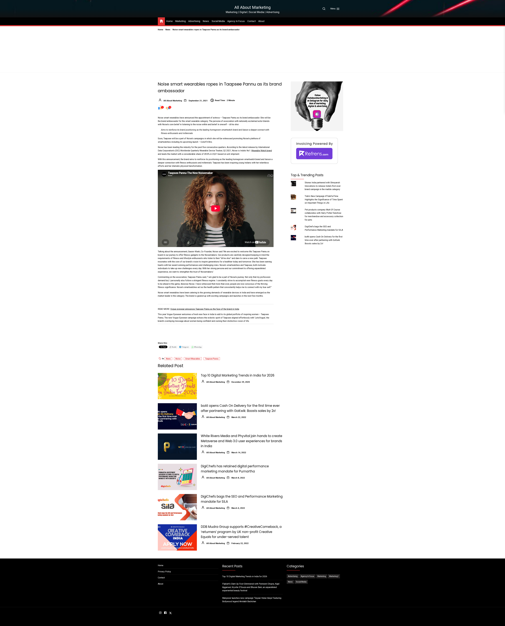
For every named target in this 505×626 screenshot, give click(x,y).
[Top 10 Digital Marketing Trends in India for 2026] (177, 386)
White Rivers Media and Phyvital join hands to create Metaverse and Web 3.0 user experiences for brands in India (241, 441)
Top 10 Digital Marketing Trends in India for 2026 (237, 375)
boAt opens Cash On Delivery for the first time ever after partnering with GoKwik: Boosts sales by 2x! (323, 240)
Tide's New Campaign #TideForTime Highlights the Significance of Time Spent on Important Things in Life (324, 199)
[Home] (161, 20)
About (261, 21)
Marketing (180, 21)
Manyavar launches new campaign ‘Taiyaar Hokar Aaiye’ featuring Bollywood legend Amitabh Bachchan (251, 600)
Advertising (194, 21)
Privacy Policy (164, 571)
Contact (251, 21)
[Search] (324, 8)
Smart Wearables (192, 359)
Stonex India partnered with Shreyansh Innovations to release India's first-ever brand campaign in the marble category (323, 186)
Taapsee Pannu (211, 359)
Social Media (218, 21)
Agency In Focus (236, 21)
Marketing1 (334, 576)
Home (169, 21)
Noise (178, 359)
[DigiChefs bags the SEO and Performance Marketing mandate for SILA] (177, 507)
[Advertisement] (252, 51)
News (206, 21)
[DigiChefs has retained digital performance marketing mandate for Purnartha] (177, 477)
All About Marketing (252, 7)
